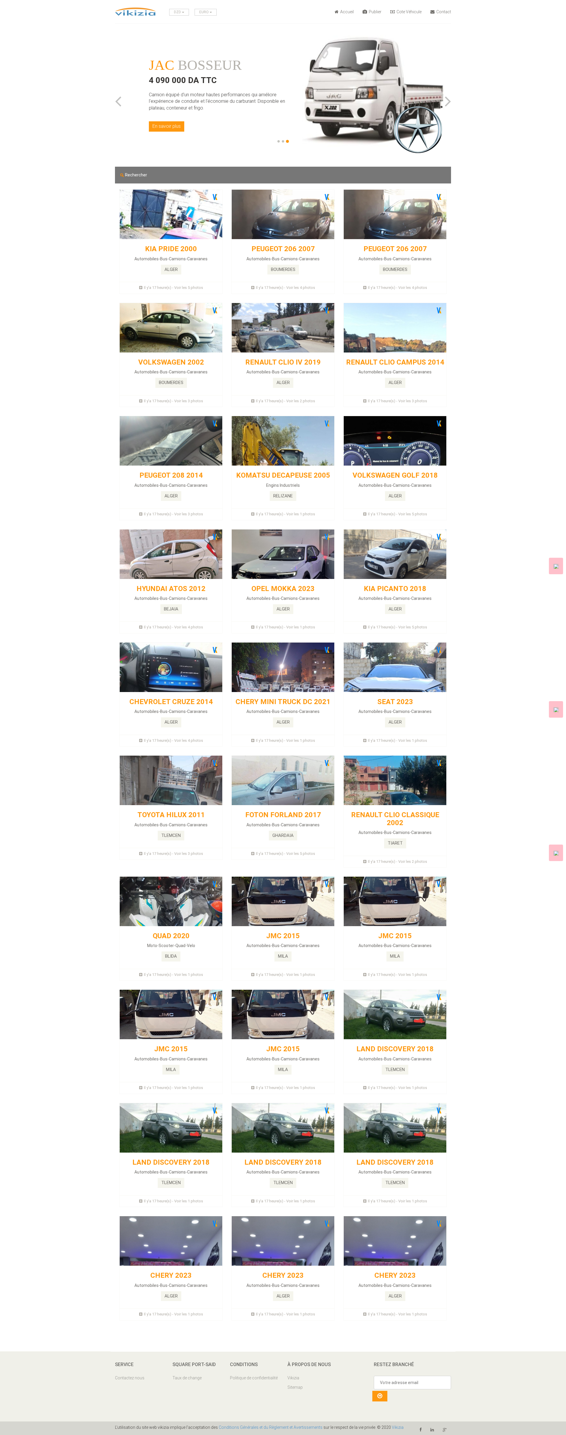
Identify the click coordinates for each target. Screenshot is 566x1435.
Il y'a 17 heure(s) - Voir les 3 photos (173, 401)
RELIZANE (283, 496)
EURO (204, 12)
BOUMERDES (283, 269)
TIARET (395, 843)
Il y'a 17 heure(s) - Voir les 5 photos (173, 287)
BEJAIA (171, 609)
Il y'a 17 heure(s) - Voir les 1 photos (285, 514)
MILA (283, 956)
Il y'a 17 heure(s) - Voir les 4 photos (285, 287)
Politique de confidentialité (254, 1378)
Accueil (346, 11)
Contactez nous (129, 1378)
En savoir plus (166, 126)
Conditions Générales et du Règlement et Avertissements (271, 1427)
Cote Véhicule (409, 11)
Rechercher (135, 175)
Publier (374, 11)
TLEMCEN (171, 835)
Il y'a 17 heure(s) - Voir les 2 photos (285, 401)
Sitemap (295, 1387)
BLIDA (171, 956)
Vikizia (293, 1378)
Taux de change (187, 1378)
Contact (443, 11)
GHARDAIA (283, 835)
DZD (178, 12)
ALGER (171, 269)
